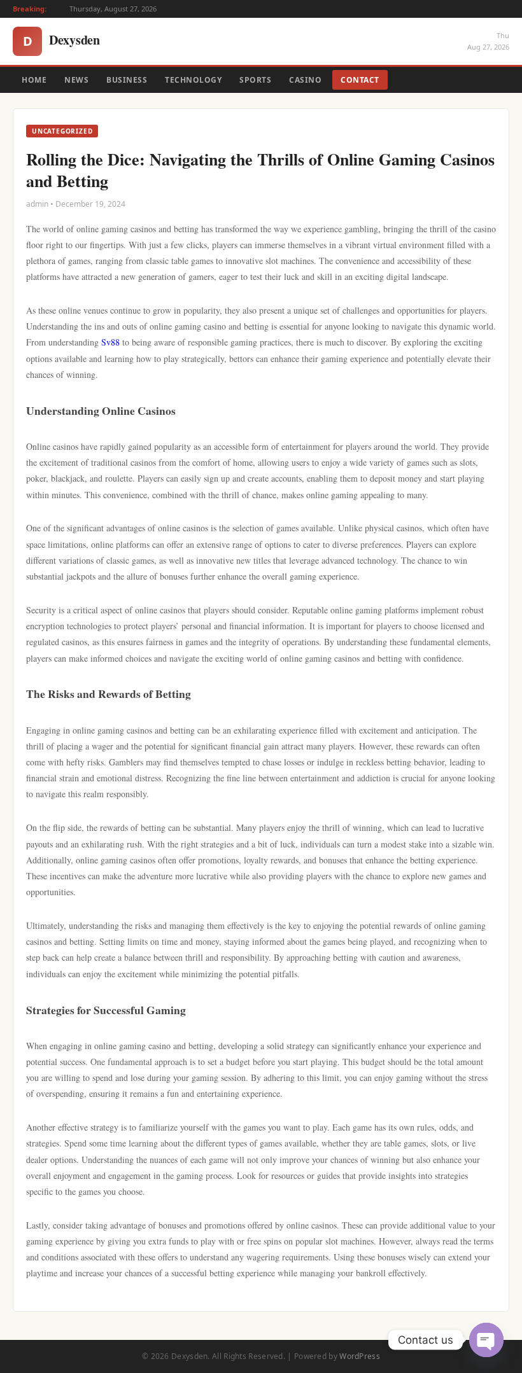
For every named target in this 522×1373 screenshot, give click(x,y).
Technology (193, 79)
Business (126, 79)
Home (34, 79)
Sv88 (110, 342)
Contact (360, 79)
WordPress (359, 1356)
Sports (255, 79)
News (76, 79)
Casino (305, 79)
